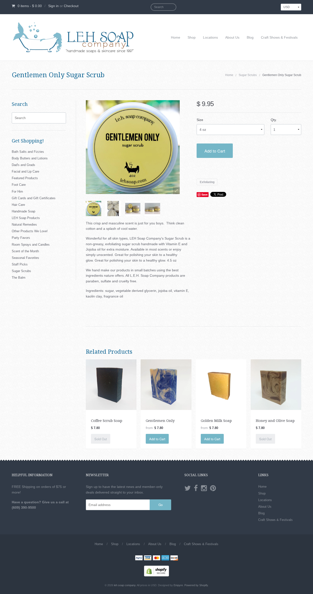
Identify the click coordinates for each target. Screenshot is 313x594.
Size (200, 120)
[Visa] (148, 558)
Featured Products (25, 178)
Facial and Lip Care (25, 171)
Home (175, 37)
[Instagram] (204, 488)
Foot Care (19, 185)
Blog (250, 37)
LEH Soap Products (26, 218)
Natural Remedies (24, 224)
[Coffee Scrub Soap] (111, 384)
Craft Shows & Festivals (279, 37)
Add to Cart (214, 151)
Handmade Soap (23, 211)
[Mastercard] (156, 558)
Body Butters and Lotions (30, 158)
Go (160, 504)
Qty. (274, 120)
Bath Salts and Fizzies (28, 152)
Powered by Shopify (196, 585)
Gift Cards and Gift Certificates (34, 198)
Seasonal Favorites (25, 258)
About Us (232, 37)
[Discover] (174, 558)
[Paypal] (139, 558)
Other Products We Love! (30, 231)
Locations (210, 37)
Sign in (53, 6)
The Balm (18, 277)
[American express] (165, 558)
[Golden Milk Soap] (221, 384)
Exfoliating (207, 182)
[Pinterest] (213, 488)
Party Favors (21, 238)
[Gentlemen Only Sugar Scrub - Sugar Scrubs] (93, 208)
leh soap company (124, 585)
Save (204, 194)
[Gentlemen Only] (166, 384)
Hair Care (18, 205)
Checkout (71, 6)
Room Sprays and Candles (31, 244)
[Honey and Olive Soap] (276, 384)
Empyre (178, 585)
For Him (17, 191)
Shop (192, 37)
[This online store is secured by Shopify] (156, 571)
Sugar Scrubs (248, 75)
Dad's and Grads (23, 165)
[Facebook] (196, 488)
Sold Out (100, 439)
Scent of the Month (25, 251)
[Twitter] (187, 488)
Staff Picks (20, 264)
